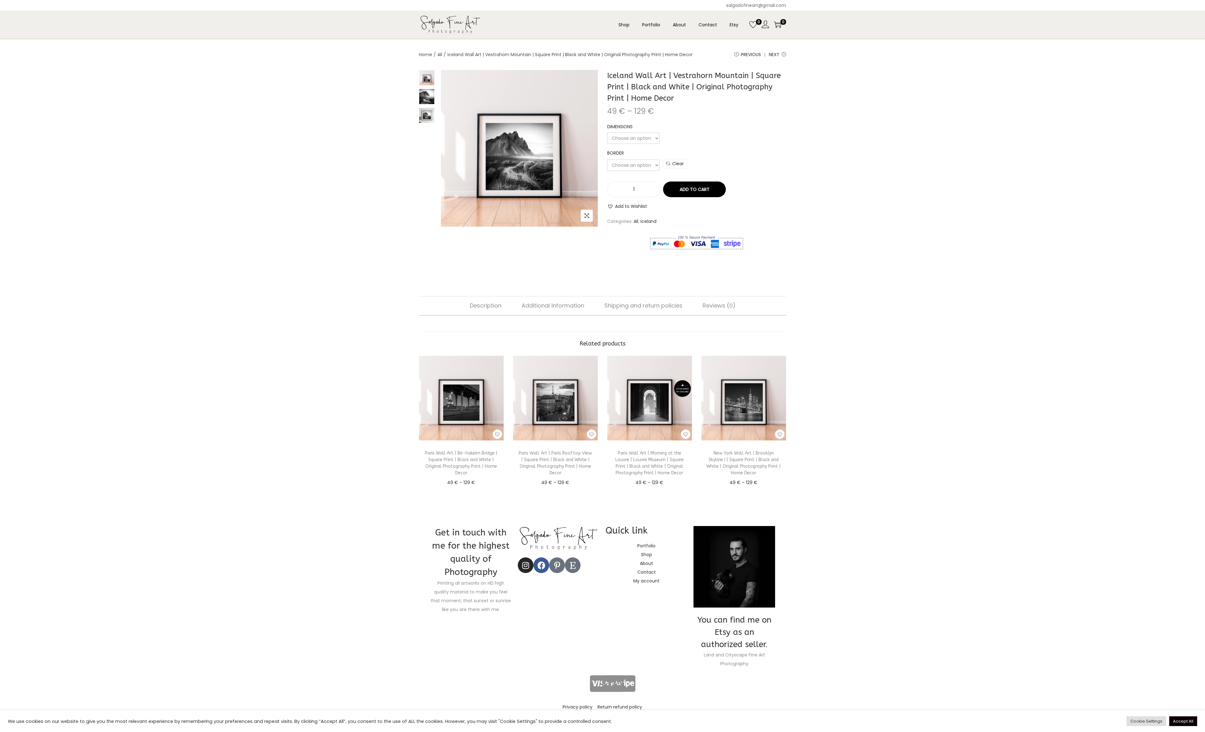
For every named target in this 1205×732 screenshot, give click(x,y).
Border (615, 153)
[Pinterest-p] (557, 565)
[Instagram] (525, 565)
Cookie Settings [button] (1146, 721)
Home (425, 54)
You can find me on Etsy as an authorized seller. (734, 632)
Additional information (553, 305)
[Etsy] (573, 565)
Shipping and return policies (643, 305)
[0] (753, 25)
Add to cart (695, 189)
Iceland (648, 221)
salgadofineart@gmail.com (756, 5)
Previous (751, 54)
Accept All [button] (1183, 721)
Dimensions (620, 127)
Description (485, 305)
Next (774, 54)
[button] (627, 206)
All (439, 54)
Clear (678, 164)
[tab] (485, 305)
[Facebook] (541, 565)
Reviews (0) (719, 305)
